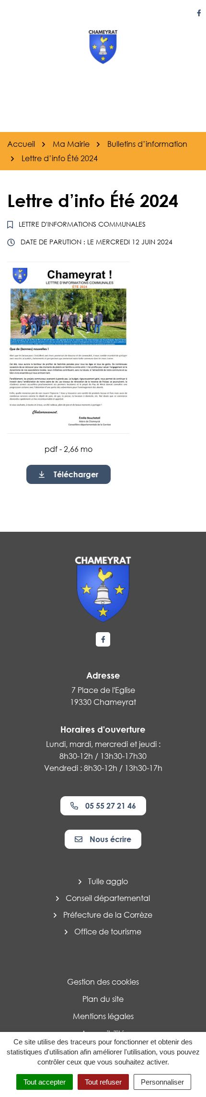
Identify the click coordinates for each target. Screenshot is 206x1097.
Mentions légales (103, 1016)
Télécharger (76, 474)
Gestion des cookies (103, 982)
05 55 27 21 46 (110, 806)
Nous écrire (110, 839)
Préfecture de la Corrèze (107, 915)
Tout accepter (44, 1082)
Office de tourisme (107, 931)
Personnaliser (162, 1082)
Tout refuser (103, 1082)
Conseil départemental (108, 898)
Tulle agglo (108, 881)
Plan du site (103, 999)
